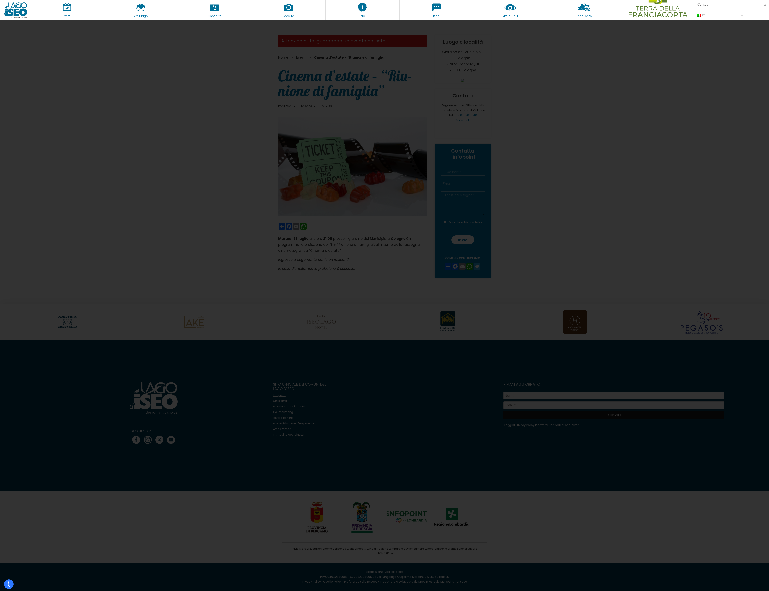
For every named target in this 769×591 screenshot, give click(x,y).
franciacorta (658, 16)
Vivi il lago (141, 16)
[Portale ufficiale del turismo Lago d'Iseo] (15, 10)
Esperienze (584, 16)
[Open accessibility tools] (9, 584)
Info (362, 16)
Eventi (67, 16)
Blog (436, 16)
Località (288, 16)
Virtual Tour (510, 16)
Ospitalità (215, 16)
